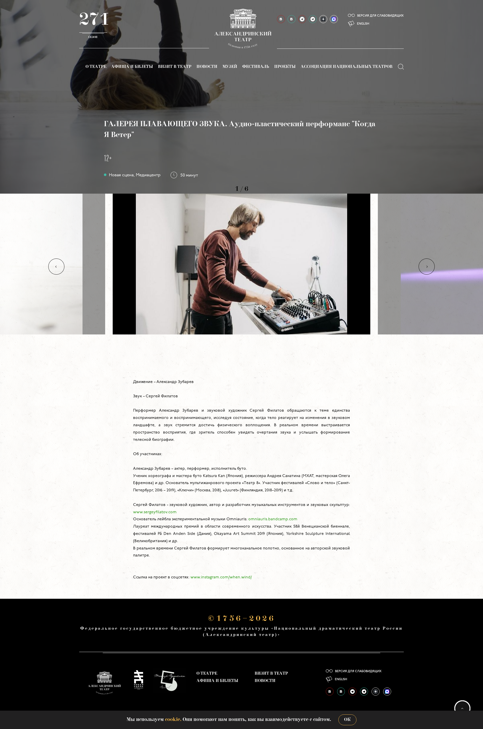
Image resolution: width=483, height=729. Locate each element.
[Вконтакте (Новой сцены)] (292, 19)
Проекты (285, 67)
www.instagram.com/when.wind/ (221, 577)
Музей (229, 67)
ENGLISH (363, 23)
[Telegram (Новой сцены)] (313, 19)
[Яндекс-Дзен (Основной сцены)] (323, 19)
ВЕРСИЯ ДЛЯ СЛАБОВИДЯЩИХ (380, 15)
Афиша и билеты (132, 67)
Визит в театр (174, 67)
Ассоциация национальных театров (346, 67)
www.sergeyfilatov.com (155, 512)
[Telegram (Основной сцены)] (302, 19)
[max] (334, 19)
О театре (96, 67)
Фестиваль (255, 67)
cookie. (173, 719)
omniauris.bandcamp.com (272, 519)
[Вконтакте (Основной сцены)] (281, 19)
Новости (206, 67)
